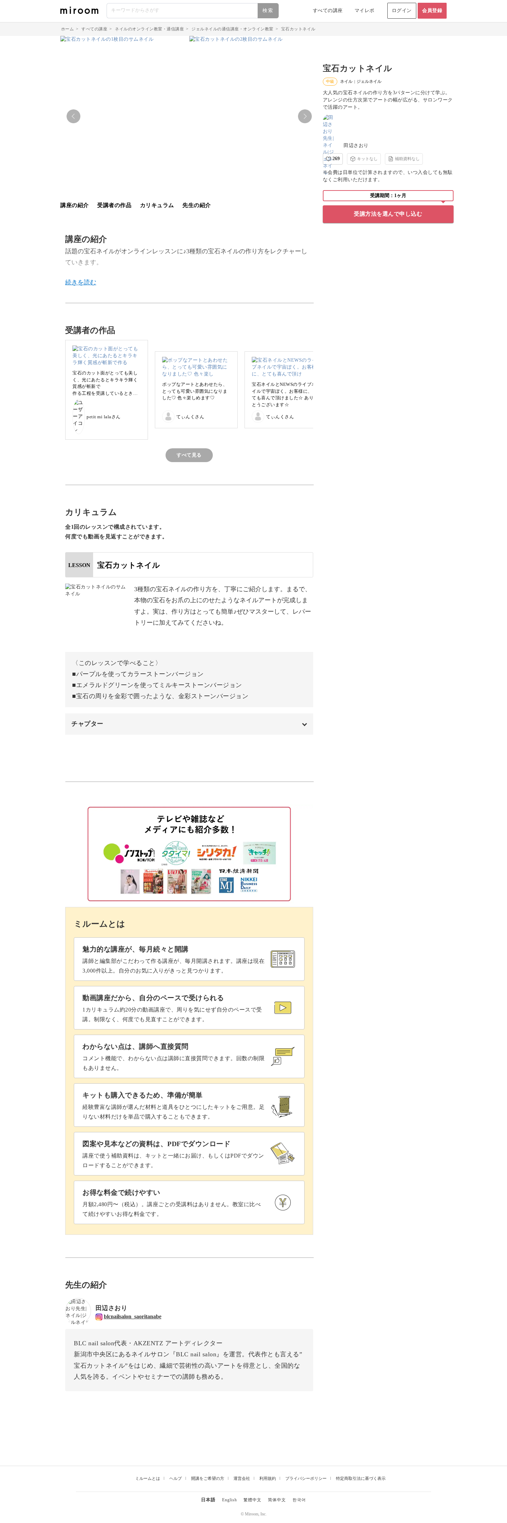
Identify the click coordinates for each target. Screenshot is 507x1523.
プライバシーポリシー (306, 1478)
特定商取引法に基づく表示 (361, 1478)
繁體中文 (252, 1499)
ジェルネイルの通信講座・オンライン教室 (232, 29)
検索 (268, 10)
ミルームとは (147, 1478)
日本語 (208, 1499)
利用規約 (267, 1478)
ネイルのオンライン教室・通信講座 (149, 29)
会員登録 (432, 10)
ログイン (402, 10)
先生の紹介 (196, 205)
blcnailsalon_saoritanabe (132, 1316)
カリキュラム (157, 205)
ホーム (67, 29)
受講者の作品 (114, 205)
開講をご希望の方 (207, 1478)
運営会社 (241, 1478)
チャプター (87, 723)
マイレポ (365, 10)
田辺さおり (356, 145)
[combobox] (193, 10)
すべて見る (189, 455)
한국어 (299, 1499)
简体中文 (277, 1499)
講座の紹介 (74, 205)
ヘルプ (175, 1478)
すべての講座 (328, 10)
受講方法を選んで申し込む (388, 214)
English (229, 1499)
